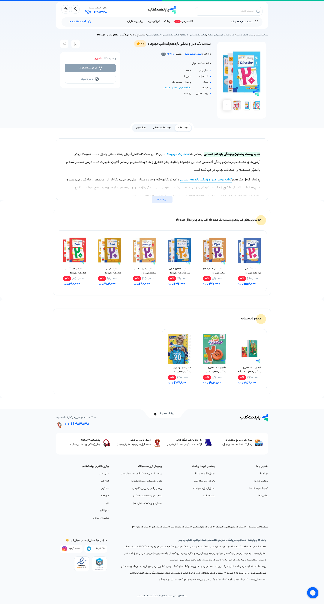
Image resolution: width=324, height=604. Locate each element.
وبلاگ (167, 21)
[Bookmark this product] (75, 44)
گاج (107, 503)
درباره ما (264, 474)
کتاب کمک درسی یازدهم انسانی (163, 35)
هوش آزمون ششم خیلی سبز (147, 503)
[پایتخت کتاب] (162, 10)
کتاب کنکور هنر (160, 527)
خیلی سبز (104, 474)
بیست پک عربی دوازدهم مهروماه (113, 271)
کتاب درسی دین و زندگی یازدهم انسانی (206, 180)
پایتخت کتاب (262, 35)
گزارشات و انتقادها (258, 488)
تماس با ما (263, 496)
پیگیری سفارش (135, 21)
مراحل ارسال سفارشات (204, 488)
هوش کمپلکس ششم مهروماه (146, 481)
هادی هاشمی (170, 88)
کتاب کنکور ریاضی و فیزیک (230, 527)
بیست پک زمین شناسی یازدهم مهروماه (145, 271)
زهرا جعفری (185, 88)
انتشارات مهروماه (193, 54)
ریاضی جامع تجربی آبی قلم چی (147, 488)
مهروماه (105, 496)
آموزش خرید (154, 21)
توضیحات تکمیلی (162, 128)
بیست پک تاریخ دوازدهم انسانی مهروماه (214, 271)
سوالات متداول (260, 481)
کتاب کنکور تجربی (180, 527)
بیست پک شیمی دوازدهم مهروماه (252, 271)
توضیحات (183, 128)
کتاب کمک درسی (245, 35)
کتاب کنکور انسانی (203, 527)
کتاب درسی (187, 21)
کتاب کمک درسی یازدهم (193, 35)
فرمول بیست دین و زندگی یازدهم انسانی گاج (249, 370)
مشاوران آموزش (101, 518)
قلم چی (105, 481)
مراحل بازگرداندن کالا (205, 474)
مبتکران (105, 488)
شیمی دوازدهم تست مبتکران (147, 496)
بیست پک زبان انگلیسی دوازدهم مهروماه (75, 271)
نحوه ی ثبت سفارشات (204, 481)
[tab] (183, 127)
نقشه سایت (209, 496)
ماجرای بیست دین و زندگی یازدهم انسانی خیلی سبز (216, 372)
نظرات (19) (141, 128)
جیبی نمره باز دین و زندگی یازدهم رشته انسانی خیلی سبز (182, 372)
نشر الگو (104, 511)
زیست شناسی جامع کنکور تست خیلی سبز (142, 474)
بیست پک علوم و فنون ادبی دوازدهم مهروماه (180, 271)
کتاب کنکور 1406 (140, 527)
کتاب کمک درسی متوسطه (221, 35)
